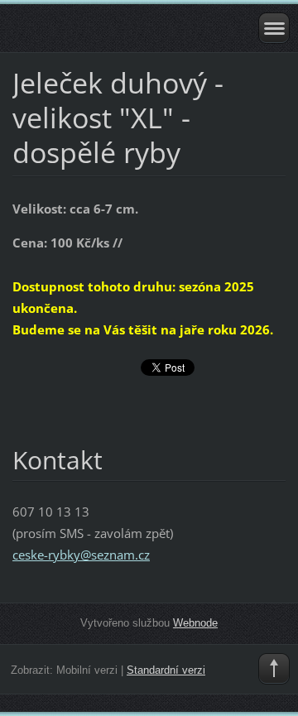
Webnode (195, 623)
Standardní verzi (166, 670)
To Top (274, 669)
